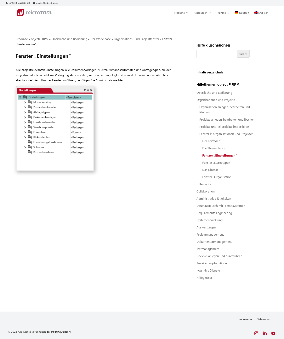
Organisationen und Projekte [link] (215, 100)
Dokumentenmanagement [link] (214, 241)
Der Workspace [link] (100, 39)
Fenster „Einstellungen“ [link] (219, 155)
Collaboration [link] (205, 191)
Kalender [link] (205, 184)
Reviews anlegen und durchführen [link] (219, 256)
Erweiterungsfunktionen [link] (212, 263)
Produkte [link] (179, 12)
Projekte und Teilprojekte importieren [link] (224, 126)
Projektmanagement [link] (210, 234)
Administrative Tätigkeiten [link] (213, 198)
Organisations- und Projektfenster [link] (136, 39)
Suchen (243, 54)
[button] (256, 333)
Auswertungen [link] (206, 227)
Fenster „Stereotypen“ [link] (216, 162)
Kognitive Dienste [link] (208, 270)
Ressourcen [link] (200, 12)
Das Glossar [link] (210, 170)
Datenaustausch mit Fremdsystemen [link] (220, 206)
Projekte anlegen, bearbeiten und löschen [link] (226, 119)
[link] (19, 3)
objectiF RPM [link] (39, 39)
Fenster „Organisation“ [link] (217, 177)
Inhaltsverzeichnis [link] (209, 72)
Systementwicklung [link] (209, 220)
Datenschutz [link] (264, 319)
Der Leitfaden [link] (211, 141)
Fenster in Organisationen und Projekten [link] (226, 134)
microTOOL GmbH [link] (59, 331)
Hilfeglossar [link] (204, 277)
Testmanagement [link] (207, 249)
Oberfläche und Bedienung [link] (69, 39)
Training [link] (221, 12)
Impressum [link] (245, 319)
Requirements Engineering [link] (214, 213)
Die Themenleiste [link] (213, 148)
